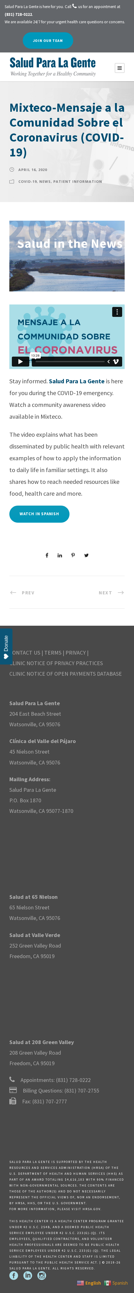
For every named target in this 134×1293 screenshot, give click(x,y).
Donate (6, 643)
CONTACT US (24, 652)
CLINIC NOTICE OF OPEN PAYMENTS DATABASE (65, 673)
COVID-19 (27, 181)
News (45, 181)
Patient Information (77, 181)
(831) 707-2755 (82, 1090)
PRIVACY (75, 652)
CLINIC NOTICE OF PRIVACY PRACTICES (56, 663)
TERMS (52, 652)
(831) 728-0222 (73, 1080)
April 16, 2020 (32, 169)
